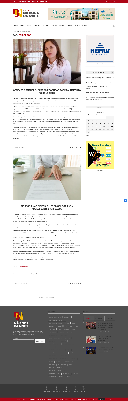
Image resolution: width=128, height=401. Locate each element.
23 (112, 126)
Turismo (61, 376)
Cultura (69, 332)
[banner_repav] (81, 8)
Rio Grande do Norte (55, 370)
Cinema (59, 329)
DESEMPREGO (63, 335)
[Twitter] (112, 1)
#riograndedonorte (55, 317)
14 (104, 123)
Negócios (52, 364)
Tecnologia (52, 376)
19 (96, 126)
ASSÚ (73, 323)
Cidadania (52, 329)
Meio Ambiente (53, 358)
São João (75, 373)
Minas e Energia (64, 358)
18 (92, 126)
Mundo (58, 361)
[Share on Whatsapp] (74, 147)
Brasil (59, 326)
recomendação (24, 266)
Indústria (73, 353)
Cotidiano (62, 25)
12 (96, 123)
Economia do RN (53, 341)
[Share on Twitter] (72, 147)
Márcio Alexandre (68, 361)
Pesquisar (16, 338)
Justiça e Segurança (66, 355)
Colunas (36, 25)
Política (54, 25)
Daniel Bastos (53, 335)
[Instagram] (108, 1)
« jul (87, 135)
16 (112, 123)
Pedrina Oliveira (62, 364)
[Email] (114, 1)
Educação (63, 341)
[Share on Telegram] (76, 147)
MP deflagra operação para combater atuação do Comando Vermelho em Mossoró (105, 326)
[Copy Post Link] (78, 147)
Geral (69, 349)
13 (100, 123)
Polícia (70, 25)
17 (88, 126)
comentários (99, 318)
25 (92, 129)
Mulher (51, 361)
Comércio (74, 329)
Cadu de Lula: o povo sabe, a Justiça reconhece (99, 82)
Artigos (28, 25)
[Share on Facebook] (70, 147)
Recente (89, 318)
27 (100, 129)
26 (96, 129)
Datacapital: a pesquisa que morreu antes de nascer (34, 1)
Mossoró (73, 358)
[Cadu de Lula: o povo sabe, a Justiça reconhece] (91, 339)
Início (16, 25)
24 (88, 129)
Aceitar (102, 399)
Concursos (52, 332)
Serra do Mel (66, 373)
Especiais (45, 25)
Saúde (65, 370)
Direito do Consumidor (55, 338)
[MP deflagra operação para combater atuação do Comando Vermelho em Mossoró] (91, 325)
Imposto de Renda (62, 353)
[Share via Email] (80, 147)
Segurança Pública (54, 373)
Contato (84, 25)
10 (88, 123)
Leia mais (108, 399)
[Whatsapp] (106, 1)
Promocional (60, 367)
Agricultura (67, 317)
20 (100, 126)
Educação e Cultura (54, 344)
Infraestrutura (53, 355)
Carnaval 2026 (68, 326)
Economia (67, 338)
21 (104, 126)
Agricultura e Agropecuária (57, 320)
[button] (14, 1)
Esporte (77, 25)
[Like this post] (68, 147)
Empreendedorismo (68, 344)
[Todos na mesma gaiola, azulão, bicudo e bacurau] (91, 350)
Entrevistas (60, 347)
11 (92, 123)
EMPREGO (51, 347)
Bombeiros (52, 326)
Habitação (52, 353)
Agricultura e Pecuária (55, 323)
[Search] (111, 25)
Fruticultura (60, 349)
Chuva (76, 326)
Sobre (22, 25)
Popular (110, 318)
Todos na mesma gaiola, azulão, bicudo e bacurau (106, 348)
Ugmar (68, 376)
